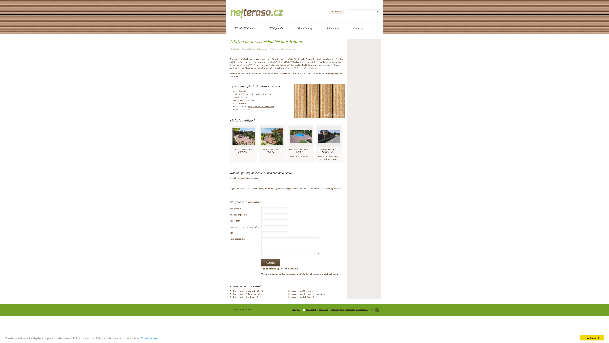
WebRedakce (350, 310)
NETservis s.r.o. (362, 310)
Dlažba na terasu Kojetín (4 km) (244, 297)
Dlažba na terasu (262, 49)
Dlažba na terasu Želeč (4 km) (301, 297)
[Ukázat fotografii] (243, 136)
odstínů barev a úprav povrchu (261, 107)
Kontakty (358, 28)
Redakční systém (337, 310)
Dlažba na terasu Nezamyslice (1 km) (246, 291)
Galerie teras (333, 28)
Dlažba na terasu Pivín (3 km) (300, 291)
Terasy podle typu (336, 11)
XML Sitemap (311, 310)
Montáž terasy (305, 28)
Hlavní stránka (235, 49)
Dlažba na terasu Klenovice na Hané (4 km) (306, 294)
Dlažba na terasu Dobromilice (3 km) (246, 294)
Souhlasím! (592, 338)
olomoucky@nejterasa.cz (248, 178)
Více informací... (151, 338)
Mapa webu (323, 310)
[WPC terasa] (258, 10)
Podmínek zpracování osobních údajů (320, 274)
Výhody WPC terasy (245, 28)
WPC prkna (296, 310)
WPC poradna (276, 28)
